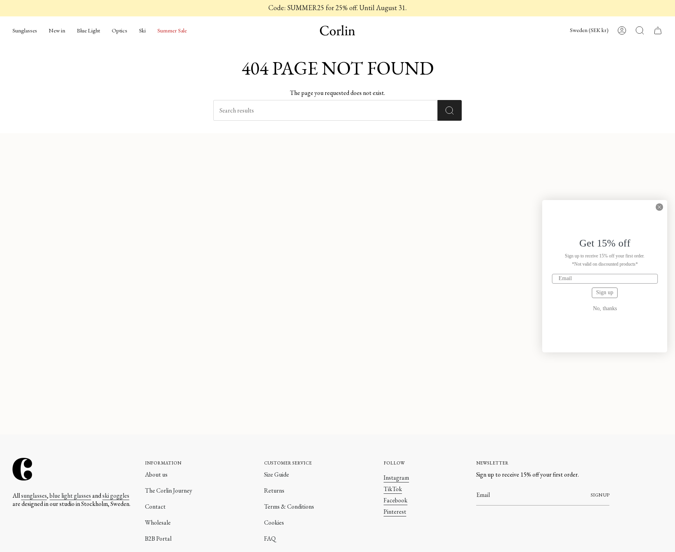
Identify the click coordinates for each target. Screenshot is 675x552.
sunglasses (34, 495)
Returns (274, 490)
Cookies (274, 522)
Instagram (396, 477)
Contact (155, 506)
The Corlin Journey (168, 490)
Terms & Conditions (289, 506)
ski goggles (115, 495)
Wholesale (158, 522)
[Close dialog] (659, 207)
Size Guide (276, 474)
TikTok (393, 489)
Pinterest (395, 511)
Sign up (604, 292)
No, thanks (605, 308)
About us (156, 474)
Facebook (395, 500)
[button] (25, 30)
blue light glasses (70, 495)
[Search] (450, 110)
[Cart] (658, 30)
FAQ (270, 538)
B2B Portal (158, 538)
